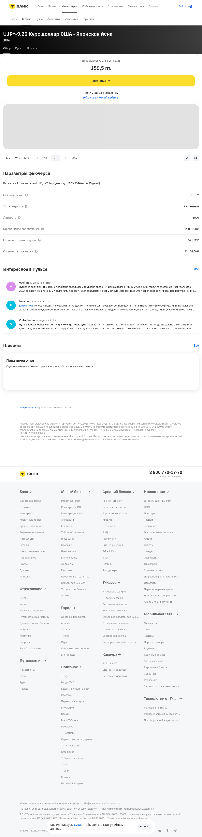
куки (77, 825)
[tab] (6, 48)
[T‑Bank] (18, 6)
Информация (28, 407)
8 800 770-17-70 (165, 472)
